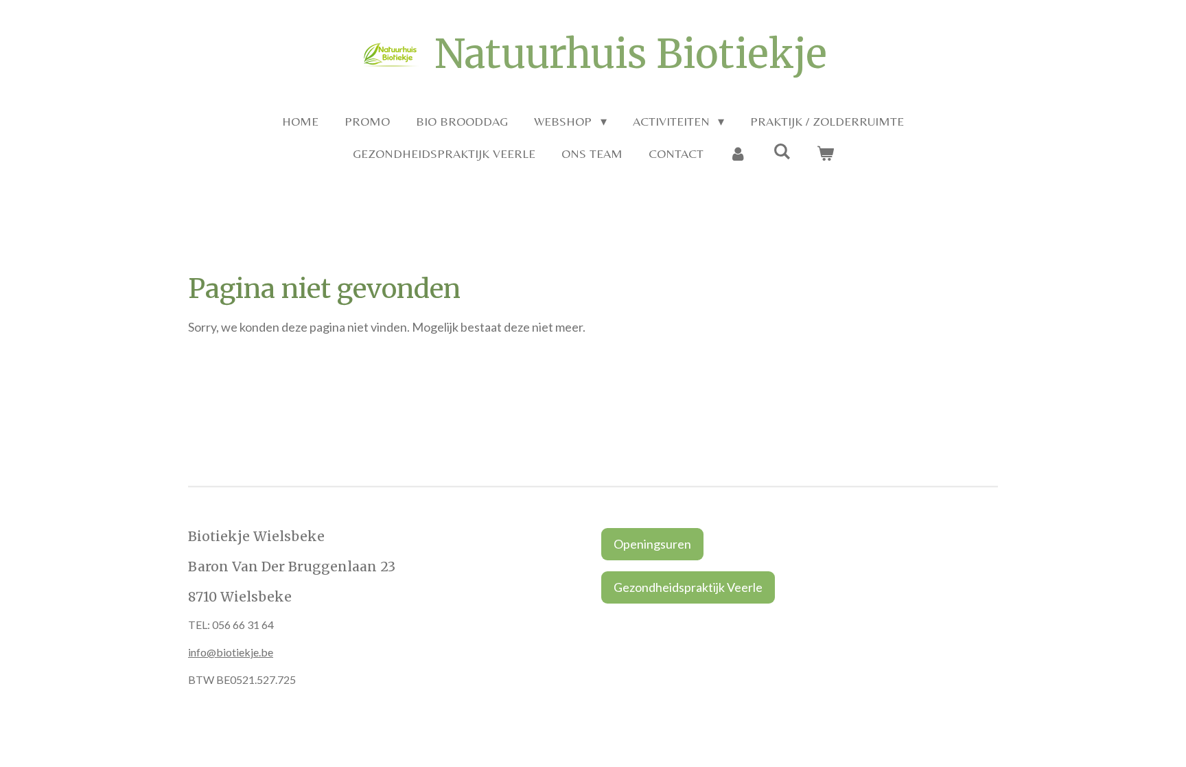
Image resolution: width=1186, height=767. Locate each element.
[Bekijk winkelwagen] (824, 153)
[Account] (738, 153)
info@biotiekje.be (230, 652)
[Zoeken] (781, 151)
